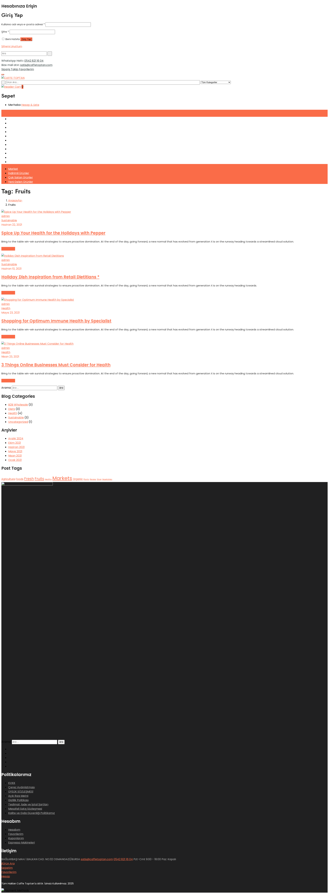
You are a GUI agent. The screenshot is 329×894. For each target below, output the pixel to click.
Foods (19, 479)
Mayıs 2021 (15, 451)
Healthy (48, 479)
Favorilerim (26, 69)
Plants (86, 479)
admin (5, 216)
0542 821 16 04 (34, 61)
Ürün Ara (9, 863)
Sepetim (7, 868)
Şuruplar (14, 153)
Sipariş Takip (10, 69)
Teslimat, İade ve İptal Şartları (28, 804)
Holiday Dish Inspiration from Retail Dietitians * (50, 277)
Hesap (5, 876)
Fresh (29, 478)
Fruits (39, 478)
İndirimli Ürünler (18, 173)
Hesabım (14, 830)
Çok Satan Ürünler (20, 177)
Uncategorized (18, 422)
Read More (8, 249)
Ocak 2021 (15, 460)
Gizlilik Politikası (18, 800)
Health (5, 308)
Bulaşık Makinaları (20, 136)
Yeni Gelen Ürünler (20, 182)
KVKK (11, 783)
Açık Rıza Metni (18, 796)
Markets (62, 478)
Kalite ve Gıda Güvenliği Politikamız (31, 813)
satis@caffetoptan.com (36, 65)
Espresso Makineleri (21, 119)
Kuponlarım (16, 838)
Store (99, 479)
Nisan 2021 (15, 456)
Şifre (5, 31)
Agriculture (8, 479)
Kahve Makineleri (19, 123)
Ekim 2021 (14, 443)
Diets (11, 409)
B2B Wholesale (18, 405)
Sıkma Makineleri (19, 127)
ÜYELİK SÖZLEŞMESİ (20, 792)
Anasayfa (14, 200)
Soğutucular (16, 132)
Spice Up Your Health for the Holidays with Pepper (53, 233)
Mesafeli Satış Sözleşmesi (25, 809)
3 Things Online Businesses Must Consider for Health (56, 365)
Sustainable (9, 220)
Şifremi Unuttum (11, 46)
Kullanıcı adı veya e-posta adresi (23, 24)
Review (93, 479)
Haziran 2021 (16, 447)
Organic (78, 479)
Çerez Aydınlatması (21, 787)
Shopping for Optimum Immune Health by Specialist (56, 321)
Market (13, 169)
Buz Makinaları (17, 140)
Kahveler (14, 149)
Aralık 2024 (15, 438)
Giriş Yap (26, 39)
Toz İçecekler (17, 158)
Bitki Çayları (16, 162)
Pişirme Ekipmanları (21, 145)
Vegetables (107, 479)
